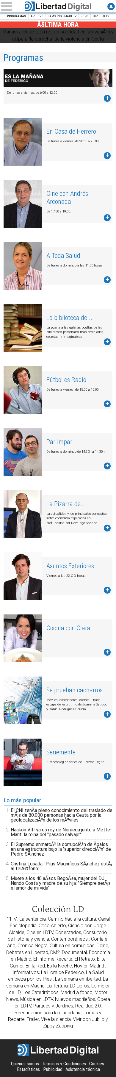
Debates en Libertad (27, 952)
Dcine (102, 945)
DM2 (55, 952)
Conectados (68, 932)
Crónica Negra (33, 945)
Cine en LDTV (39, 932)
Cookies (96, 1064)
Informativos (25, 972)
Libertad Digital (58, 6)
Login (111, 6)
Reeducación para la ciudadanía (48, 1013)
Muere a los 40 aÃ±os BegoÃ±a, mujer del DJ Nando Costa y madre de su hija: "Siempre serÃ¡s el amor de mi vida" (61, 883)
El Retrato (84, 959)
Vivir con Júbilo (88, 1019)
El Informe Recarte (52, 959)
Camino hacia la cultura (72, 919)
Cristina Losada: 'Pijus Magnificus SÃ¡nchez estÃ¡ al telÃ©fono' (61, 866)
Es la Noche (59, 966)
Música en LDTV (36, 999)
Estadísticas (28, 1069)
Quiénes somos (25, 1064)
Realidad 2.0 (88, 1006)
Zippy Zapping (58, 1026)
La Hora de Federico (62, 972)
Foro (84, 16)
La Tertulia (57, 986)
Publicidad (52, 1069)
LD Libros (79, 986)
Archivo (37, 16)
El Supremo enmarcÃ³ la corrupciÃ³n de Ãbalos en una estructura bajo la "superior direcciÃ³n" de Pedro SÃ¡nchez (61, 849)
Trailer (33, 1019)
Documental (74, 952)
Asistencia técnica (82, 1069)
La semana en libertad (78, 979)
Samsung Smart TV (62, 16)
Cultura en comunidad (72, 945)
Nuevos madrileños (75, 999)
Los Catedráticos (41, 992)
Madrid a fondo (77, 992)
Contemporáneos (70, 939)
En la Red (35, 966)
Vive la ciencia (56, 1019)
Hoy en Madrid (89, 966)
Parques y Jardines (53, 1006)
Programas (16, 16)
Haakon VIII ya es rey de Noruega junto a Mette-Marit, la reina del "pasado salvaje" (61, 832)
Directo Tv (101, 16)
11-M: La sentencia (26, 919)
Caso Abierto (52, 925)
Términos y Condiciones (64, 1064)
